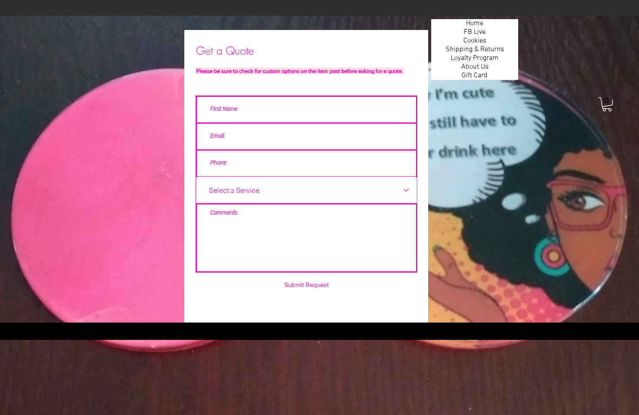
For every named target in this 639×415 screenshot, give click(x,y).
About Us (475, 67)
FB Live (475, 32)
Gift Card (475, 75)
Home (474, 23)
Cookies (474, 40)
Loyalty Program (475, 58)
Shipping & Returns (475, 49)
